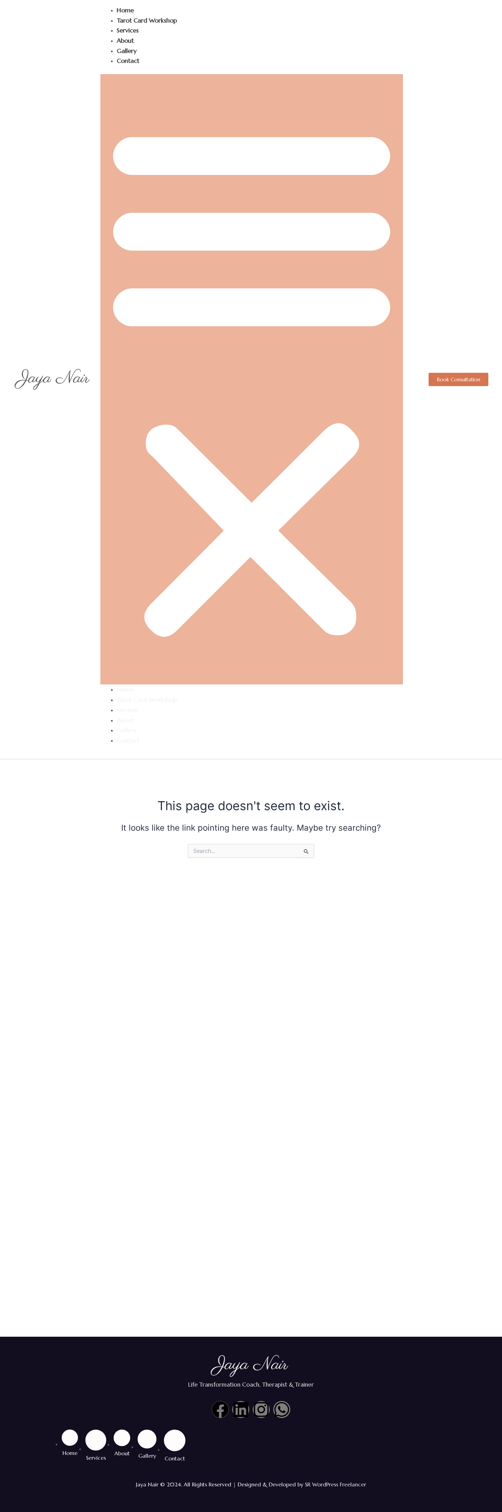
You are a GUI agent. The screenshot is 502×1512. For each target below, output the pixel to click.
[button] (251, 379)
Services (128, 30)
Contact (128, 61)
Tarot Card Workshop (147, 20)
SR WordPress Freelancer (335, 1484)
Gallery (127, 51)
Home (125, 10)
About (125, 40)
